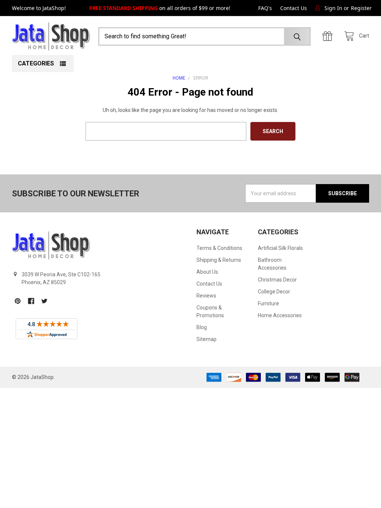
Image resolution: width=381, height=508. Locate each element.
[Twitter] (44, 301)
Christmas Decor (277, 280)
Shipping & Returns (218, 260)
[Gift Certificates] (329, 36)
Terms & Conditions (219, 248)
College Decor (274, 292)
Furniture (268, 303)
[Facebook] (31, 301)
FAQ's (265, 8)
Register (361, 8)
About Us (207, 272)
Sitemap (206, 339)
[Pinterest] (17, 301)
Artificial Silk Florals (280, 248)
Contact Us (293, 8)
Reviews (206, 296)
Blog (201, 327)
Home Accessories (280, 315)
